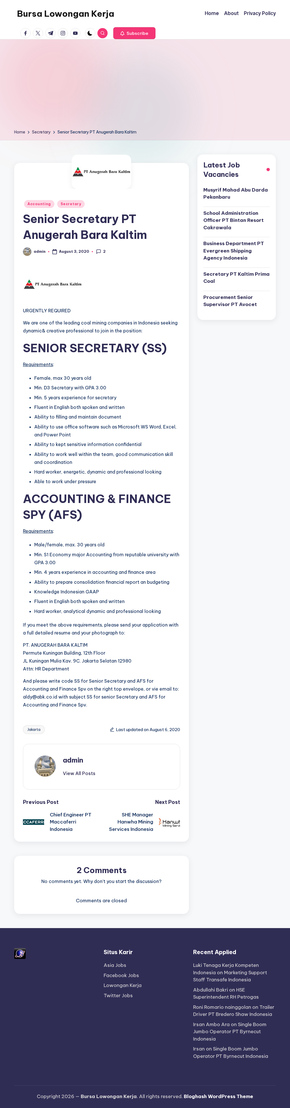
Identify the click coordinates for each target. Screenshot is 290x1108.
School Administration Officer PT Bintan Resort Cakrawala (233, 220)
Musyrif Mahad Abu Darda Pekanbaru (235, 193)
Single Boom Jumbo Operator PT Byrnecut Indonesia (229, 1031)
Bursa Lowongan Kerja (65, 13)
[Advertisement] (145, 86)
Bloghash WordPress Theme (218, 1096)
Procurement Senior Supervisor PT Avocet (230, 301)
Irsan (199, 1049)
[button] (134, 33)
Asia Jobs (115, 965)
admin (73, 760)
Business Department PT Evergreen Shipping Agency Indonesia (233, 250)
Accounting (39, 204)
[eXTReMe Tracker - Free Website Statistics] (20, 953)
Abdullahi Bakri (210, 990)
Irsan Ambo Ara (211, 1024)
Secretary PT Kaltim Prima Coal (236, 278)
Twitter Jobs (118, 995)
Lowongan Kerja (123, 985)
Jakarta (33, 729)
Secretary (71, 204)
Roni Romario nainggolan (222, 1007)
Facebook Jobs (121, 975)
